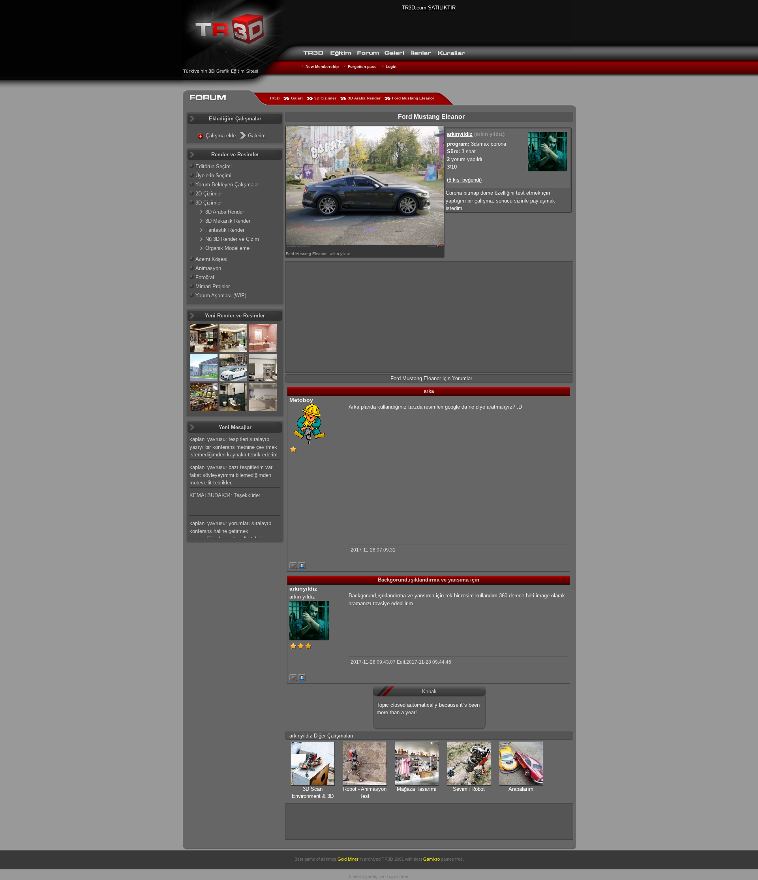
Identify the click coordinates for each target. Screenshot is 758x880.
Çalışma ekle (221, 136)
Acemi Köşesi (211, 259)
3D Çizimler (325, 98)
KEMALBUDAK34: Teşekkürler (225, 495)
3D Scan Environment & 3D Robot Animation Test (312, 796)
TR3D (274, 98)
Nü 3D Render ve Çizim (232, 239)
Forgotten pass (362, 66)
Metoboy (301, 400)
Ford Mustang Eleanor (413, 98)
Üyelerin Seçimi (213, 175)
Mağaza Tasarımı (417, 789)
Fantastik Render (224, 230)
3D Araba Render (364, 98)
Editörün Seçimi (213, 166)
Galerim (257, 136)
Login (391, 66)
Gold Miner (348, 859)
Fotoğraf (204, 277)
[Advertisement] (429, 317)
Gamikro (431, 859)
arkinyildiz (460, 134)
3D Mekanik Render (227, 221)
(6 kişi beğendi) (464, 180)
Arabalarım (520, 789)
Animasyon (208, 268)
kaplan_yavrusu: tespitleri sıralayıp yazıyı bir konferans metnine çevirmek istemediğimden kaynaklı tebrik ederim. (234, 447)
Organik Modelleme (227, 248)
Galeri (297, 98)
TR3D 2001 (393, 859)
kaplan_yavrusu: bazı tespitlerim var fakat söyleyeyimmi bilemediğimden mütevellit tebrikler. (231, 475)
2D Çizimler (208, 194)
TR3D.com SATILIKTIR (429, 8)
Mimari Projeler (212, 286)
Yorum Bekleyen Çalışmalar (227, 185)
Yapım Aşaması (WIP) (220, 295)
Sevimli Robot (469, 789)
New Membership (322, 66)
